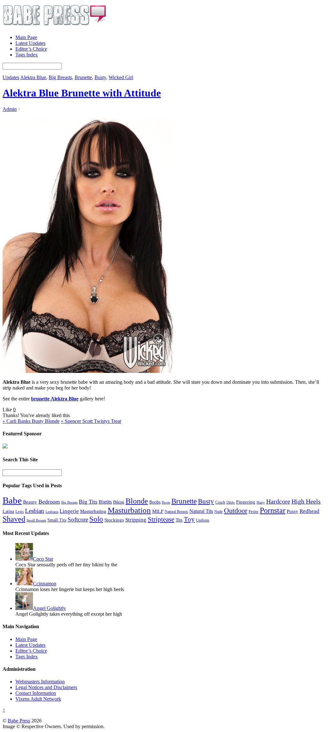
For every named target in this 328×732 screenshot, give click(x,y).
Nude (218, 511)
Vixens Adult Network (38, 699)
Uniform (202, 520)
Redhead (309, 511)
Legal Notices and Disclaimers (46, 687)
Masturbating (93, 511)
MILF (157, 511)
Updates (11, 77)
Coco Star (43, 559)
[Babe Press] (55, 26)
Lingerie (69, 511)
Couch (220, 502)
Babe (12, 500)
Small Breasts (36, 520)
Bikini (118, 502)
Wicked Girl (121, 77)
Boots (166, 502)
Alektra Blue (33, 77)
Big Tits (88, 501)
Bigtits (105, 502)
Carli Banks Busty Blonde (31, 421)
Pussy (292, 511)
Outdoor (235, 510)
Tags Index (26, 54)
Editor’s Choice (31, 49)
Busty (100, 77)
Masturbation (129, 510)
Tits (179, 519)
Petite (253, 511)
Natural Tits (201, 511)
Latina (8, 511)
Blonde (137, 501)
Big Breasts (60, 77)
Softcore (78, 519)
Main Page (26, 37)
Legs (19, 511)
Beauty (30, 502)
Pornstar (272, 510)
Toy (189, 519)
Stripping (135, 520)
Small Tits (56, 520)
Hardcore (278, 501)
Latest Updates (30, 43)
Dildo (230, 502)
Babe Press (19, 720)
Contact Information (35, 693)
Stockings (114, 519)
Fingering (245, 502)
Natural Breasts (176, 512)
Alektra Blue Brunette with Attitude (82, 93)
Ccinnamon (44, 583)
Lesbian (34, 510)
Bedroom (49, 501)
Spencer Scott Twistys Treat (91, 421)
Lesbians (51, 512)
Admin (10, 109)
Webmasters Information (40, 681)
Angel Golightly (49, 608)
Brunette (83, 77)
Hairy (261, 502)
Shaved (14, 519)
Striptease (161, 519)
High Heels (306, 501)
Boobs (154, 502)
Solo (96, 519)
